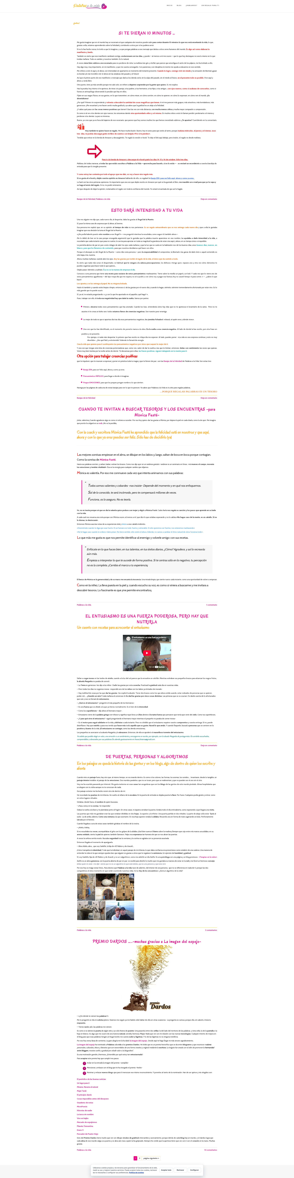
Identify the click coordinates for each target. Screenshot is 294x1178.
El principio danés (84, 1095)
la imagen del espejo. (138, 1041)
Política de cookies (136, 1173)
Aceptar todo (166, 1170)
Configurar (194, 1170)
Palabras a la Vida (91, 6)
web (100, 423)
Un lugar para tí (83, 1083)
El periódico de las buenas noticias (91, 1079)
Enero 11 (80, 1130)
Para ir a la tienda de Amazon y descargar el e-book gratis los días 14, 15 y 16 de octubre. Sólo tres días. (145, 159)
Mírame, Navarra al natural (87, 1087)
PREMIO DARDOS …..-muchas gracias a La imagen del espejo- (147, 941)
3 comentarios (211, 930)
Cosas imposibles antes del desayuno (93, 1099)
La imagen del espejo (86, 1045)
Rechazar (180, 1170)
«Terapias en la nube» (208, 857)
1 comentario (211, 605)
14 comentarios (210, 1150)
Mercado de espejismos (87, 1122)
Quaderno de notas (85, 1103)
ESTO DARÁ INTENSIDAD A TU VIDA (147, 210)
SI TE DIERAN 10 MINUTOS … (147, 33)
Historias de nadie (84, 1110)
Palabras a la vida (103, 199)
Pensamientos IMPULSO (93, 376)
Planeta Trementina (85, 1126)
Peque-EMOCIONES (91, 382)
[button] (86, 887)
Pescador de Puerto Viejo (87, 1134)
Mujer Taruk (81, 1091)
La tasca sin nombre (85, 1114)
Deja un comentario (209, 199)
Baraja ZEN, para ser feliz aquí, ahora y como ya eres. (172, 178)
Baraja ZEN (87, 370)
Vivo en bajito (82, 1118)
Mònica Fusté (107, 459)
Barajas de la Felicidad (86, 199)
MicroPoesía (82, 1106)
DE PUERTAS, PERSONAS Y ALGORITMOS (147, 756)
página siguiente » (151, 1158)
